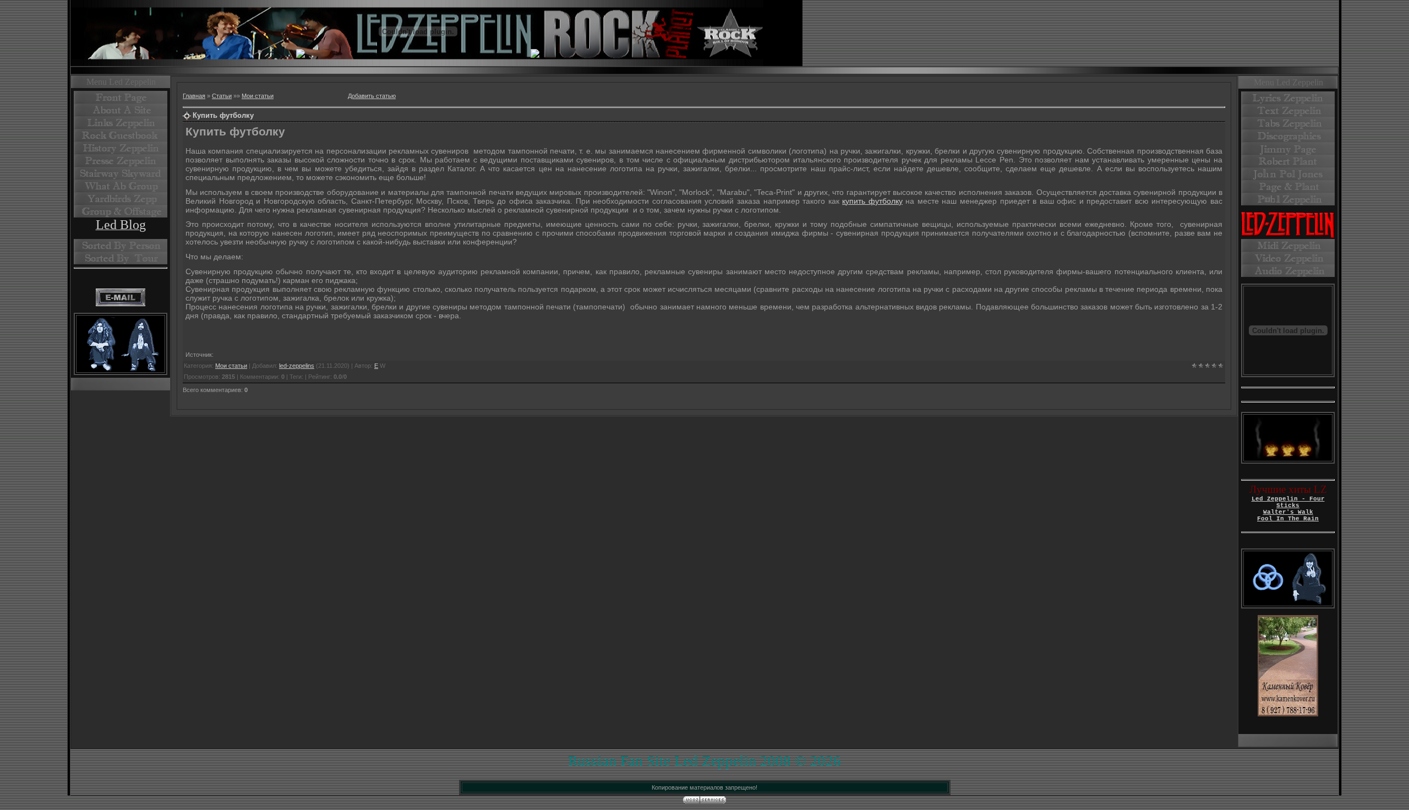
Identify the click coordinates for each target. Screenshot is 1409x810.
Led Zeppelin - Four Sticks (1288, 502)
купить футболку (872, 201)
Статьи (222, 96)
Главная (194, 96)
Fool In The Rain (1288, 518)
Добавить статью (372, 96)
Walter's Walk (1288, 512)
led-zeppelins (296, 365)
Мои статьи (258, 96)
